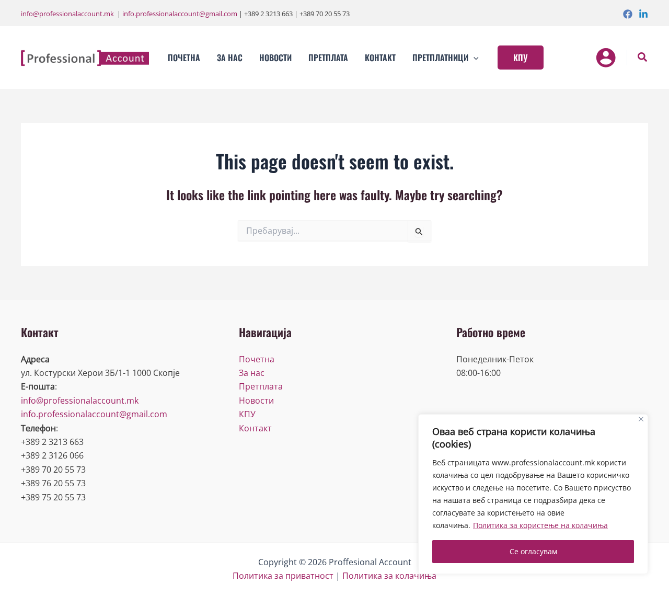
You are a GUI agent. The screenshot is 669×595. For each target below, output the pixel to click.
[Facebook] (627, 14)
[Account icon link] (605, 57)
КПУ (247, 414)
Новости (256, 400)
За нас (251, 373)
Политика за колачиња (389, 575)
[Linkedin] (643, 14)
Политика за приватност (283, 575)
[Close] (641, 419)
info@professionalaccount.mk (67, 13)
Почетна (256, 359)
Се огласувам (533, 551)
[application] (473, 57)
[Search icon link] (643, 58)
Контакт (255, 428)
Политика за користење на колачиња (540, 525)
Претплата (261, 386)
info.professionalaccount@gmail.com (179, 13)
